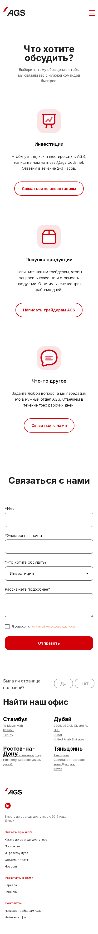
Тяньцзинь (68, 748)
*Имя (9, 508)
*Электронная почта (23, 535)
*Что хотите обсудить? (26, 562)
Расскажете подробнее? (27, 589)
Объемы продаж (17, 860)
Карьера (11, 885)
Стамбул (15, 719)
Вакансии (11, 892)
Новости (11, 866)
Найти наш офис (16, 917)
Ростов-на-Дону (19, 751)
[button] (63, 683)
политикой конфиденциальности (53, 626)
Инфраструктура (16, 853)
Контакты (13, 903)
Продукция (12, 846)
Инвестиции (49, 144)
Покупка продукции (49, 259)
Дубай (63, 719)
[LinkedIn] (8, 806)
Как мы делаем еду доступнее (26, 839)
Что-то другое (49, 381)
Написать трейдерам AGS (23, 910)
